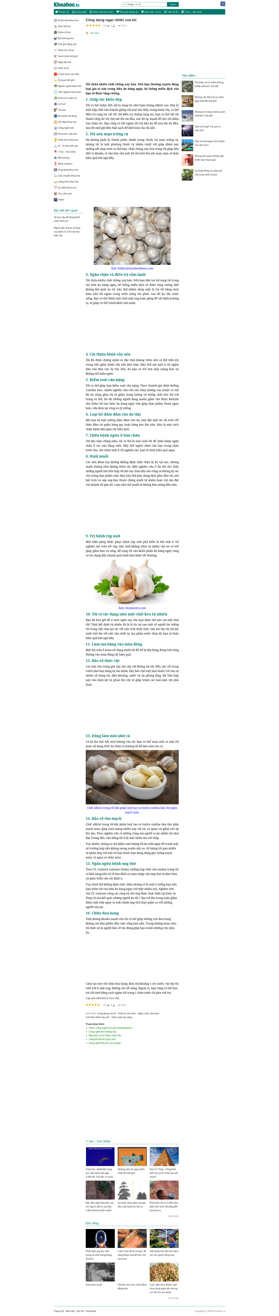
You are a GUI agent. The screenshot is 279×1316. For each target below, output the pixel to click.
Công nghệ (81, 11)
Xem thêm (173, 1216)
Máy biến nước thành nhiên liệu (105, 1035)
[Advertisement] (132, 58)
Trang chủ (63, 11)
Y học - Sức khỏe (193, 11)
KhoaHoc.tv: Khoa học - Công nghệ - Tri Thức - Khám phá (70, 4)
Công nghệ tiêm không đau (103, 1031)
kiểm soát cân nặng (122, 1017)
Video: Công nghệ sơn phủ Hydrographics (110, 1028)
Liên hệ (80, 1311)
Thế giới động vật (128, 11)
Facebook (91, 1311)
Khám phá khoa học (102, 11)
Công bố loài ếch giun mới (102, 1039)
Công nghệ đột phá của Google (105, 1043)
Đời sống (95, 33)
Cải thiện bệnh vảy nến (98, 1017)
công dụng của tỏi (106, 1013)
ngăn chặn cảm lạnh (148, 1013)
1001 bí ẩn (172, 11)
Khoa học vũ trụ (152, 11)
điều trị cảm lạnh (127, 1013)
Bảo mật (70, 1311)
